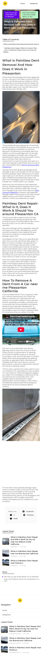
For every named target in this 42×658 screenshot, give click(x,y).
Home (23, 3)
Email (16, 518)
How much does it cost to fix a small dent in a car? (29, 15)
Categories (34, 3)
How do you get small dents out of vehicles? (11, 15)
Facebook (30, 511)
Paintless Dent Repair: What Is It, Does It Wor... (21, 48)
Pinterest (30, 515)
